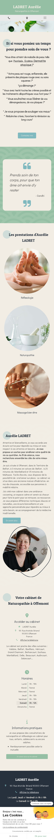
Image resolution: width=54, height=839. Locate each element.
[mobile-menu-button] (45, 18)
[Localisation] (27, 18)
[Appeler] (9, 18)
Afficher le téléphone (29, 640)
